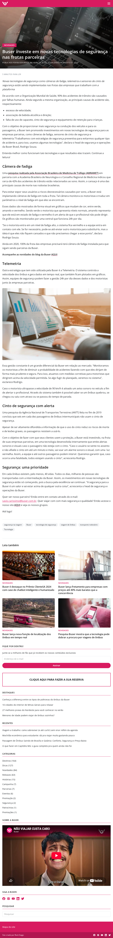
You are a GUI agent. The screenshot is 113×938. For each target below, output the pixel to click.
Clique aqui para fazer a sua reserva (56, 679)
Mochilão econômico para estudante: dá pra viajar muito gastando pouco (38, 735)
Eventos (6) (7, 793)
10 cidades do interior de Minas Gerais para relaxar (27, 704)
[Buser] (5, 3)
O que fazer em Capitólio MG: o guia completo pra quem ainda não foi (37, 746)
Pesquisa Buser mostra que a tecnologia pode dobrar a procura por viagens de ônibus (83, 636)
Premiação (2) (9, 798)
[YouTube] (13, 898)
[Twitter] (22, 898)
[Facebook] (3, 898)
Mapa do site (8, 927)
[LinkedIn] (17, 898)
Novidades (9, 45)
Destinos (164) (9, 760)
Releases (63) (8, 774)
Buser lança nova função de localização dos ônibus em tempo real (26, 636)
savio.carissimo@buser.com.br (19, 501)
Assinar (56, 665)
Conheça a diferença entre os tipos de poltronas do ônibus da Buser (36, 699)
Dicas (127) (7, 765)
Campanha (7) (9, 784)
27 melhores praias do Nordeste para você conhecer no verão (32, 710)
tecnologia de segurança (46, 524)
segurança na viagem (13, 524)
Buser (28, 524)
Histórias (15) (8, 779)
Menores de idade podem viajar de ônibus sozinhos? (28, 715)
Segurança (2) (9, 803)
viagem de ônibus (68, 524)
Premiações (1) (9, 812)
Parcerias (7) (8, 788)
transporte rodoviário (89, 524)
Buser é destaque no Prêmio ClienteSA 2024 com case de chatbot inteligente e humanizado (28, 588)
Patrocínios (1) (9, 807)
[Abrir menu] (109, 3)
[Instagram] (8, 898)
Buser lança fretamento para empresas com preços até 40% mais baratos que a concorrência (83, 590)
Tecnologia (8, 529)
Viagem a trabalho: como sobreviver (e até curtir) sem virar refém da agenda (40, 730)
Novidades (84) (9, 770)
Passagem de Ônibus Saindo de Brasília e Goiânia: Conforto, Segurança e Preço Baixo (44, 740)
